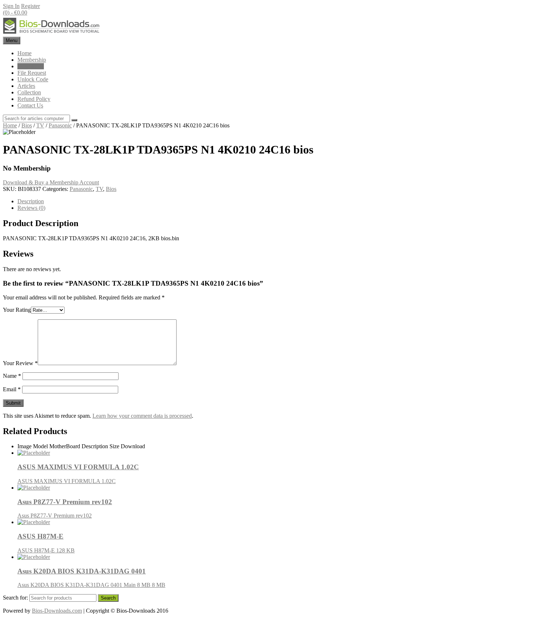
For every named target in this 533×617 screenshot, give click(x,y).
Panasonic (60, 125)
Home (24, 53)
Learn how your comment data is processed (142, 416)
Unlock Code (32, 79)
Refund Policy (33, 99)
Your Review (20, 363)
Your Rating (17, 310)
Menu (11, 40)
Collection (29, 92)
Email (12, 389)
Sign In (11, 6)
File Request (31, 73)
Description (30, 201)
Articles (26, 86)
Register (30, 6)
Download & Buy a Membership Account (51, 182)
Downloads (30, 66)
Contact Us (30, 105)
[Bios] (52, 33)
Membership (31, 60)
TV (40, 125)
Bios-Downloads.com (57, 611)
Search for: (15, 597)
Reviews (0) (31, 208)
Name (12, 376)
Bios (26, 125)
